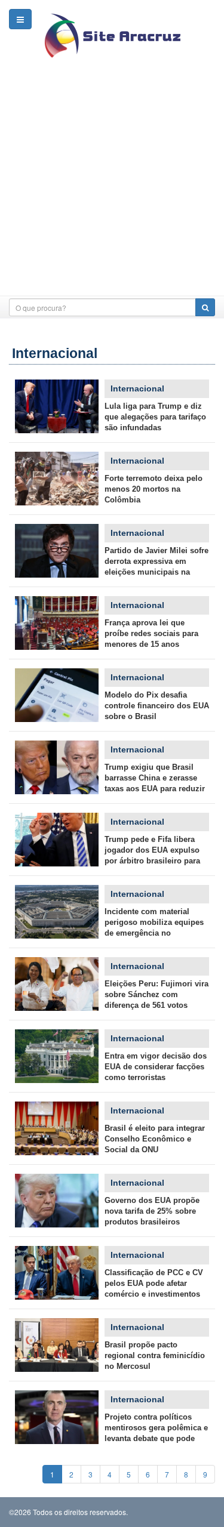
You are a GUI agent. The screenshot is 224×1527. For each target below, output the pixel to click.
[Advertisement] (112, 183)
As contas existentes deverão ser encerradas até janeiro (57, 623)
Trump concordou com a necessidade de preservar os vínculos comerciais (57, 406)
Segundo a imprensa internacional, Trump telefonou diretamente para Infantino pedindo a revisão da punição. (57, 839)
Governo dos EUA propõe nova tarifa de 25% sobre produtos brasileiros (152, 1211)
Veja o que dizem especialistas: (57, 1273)
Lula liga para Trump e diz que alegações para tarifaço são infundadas (155, 417)
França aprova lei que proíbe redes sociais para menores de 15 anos (151, 633)
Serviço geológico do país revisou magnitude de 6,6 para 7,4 (57, 478)
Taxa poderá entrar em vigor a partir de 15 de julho (57, 1200)
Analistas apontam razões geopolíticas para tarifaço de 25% (57, 695)
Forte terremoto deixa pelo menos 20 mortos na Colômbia (153, 489)
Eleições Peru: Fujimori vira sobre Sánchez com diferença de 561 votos (156, 994)
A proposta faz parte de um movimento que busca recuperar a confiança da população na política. (57, 1417)
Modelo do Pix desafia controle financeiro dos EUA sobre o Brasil (157, 705)
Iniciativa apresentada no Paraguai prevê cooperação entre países (57, 1345)
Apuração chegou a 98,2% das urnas (57, 984)
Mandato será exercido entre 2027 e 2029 (57, 1128)
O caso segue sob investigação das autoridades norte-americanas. (57, 912)
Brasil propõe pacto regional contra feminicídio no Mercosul (155, 1355)
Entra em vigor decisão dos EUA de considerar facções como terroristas (156, 1066)
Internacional (137, 388)
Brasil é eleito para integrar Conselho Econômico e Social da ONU (155, 1139)
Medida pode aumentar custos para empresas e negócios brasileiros (57, 1056)
